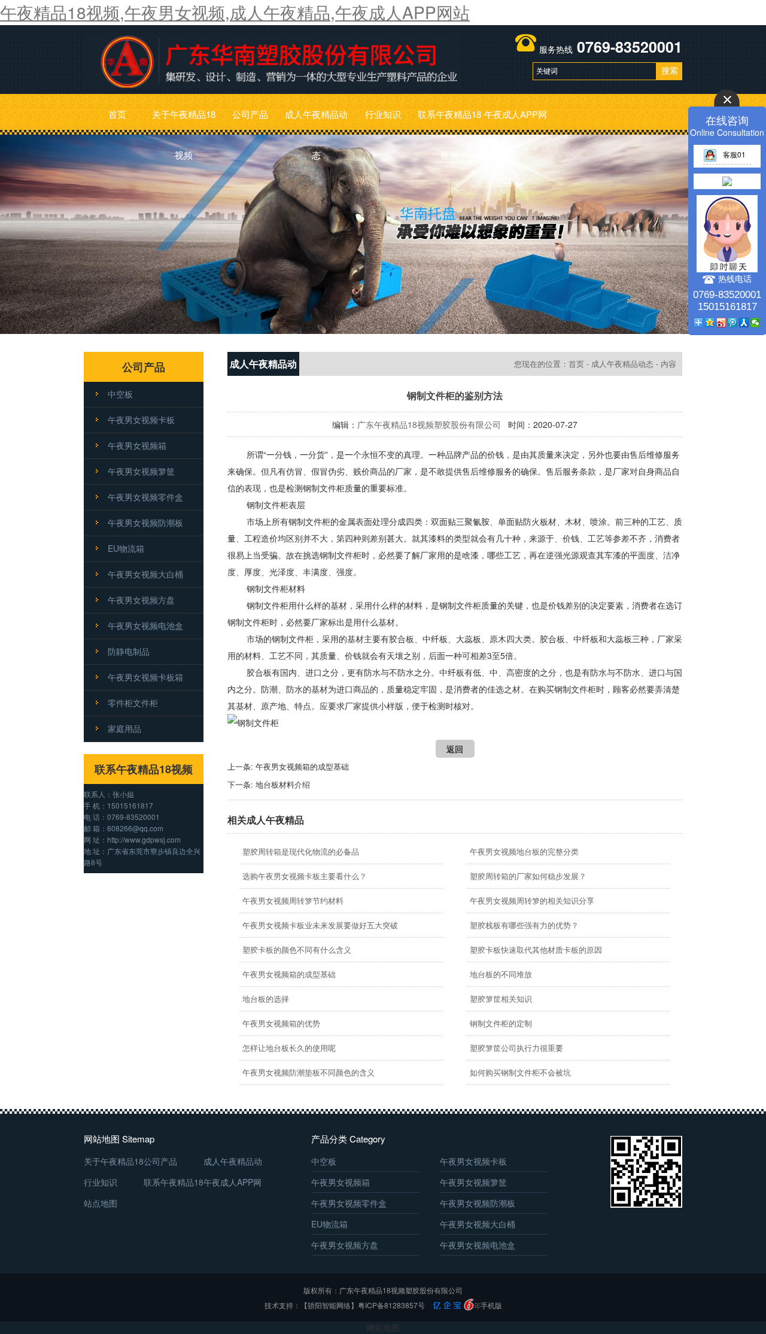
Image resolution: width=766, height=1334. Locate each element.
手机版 (491, 1305)
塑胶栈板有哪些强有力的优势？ (524, 925)
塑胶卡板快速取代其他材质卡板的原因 (536, 949)
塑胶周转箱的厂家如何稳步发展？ (528, 876)
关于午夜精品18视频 (183, 121)
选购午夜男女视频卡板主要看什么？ (304, 876)
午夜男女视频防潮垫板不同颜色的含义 (308, 1072)
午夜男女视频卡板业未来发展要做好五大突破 (320, 925)
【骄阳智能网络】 (329, 1305)
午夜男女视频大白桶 (145, 574)
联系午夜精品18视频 (449, 121)
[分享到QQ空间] (710, 322)
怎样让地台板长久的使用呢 (289, 1047)
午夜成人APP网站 (515, 121)
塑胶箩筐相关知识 (501, 998)
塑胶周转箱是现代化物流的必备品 (300, 851)
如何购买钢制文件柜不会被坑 (520, 1072)
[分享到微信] (755, 322)
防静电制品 (129, 651)
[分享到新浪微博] (721, 322)
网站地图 (383, 1327)
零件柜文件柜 (133, 703)
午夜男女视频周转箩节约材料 (293, 900)
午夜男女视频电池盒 (145, 625)
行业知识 (383, 114)
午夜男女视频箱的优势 (281, 1023)
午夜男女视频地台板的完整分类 (524, 851)
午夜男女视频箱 (137, 445)
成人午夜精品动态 (316, 121)
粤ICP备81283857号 (391, 1305)
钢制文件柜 (324, 488)
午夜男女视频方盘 (141, 600)
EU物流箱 (126, 548)
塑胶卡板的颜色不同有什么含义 (296, 949)
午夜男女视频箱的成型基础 (302, 766)
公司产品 (250, 114)
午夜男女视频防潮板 (145, 522)
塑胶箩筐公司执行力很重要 (516, 1047)
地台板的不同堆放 (501, 974)
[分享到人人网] (744, 322)
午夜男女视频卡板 (141, 420)
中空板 (120, 394)
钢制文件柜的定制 (501, 1023)
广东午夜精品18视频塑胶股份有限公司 (429, 424)
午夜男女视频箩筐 (141, 471)
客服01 (734, 154)
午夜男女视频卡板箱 (145, 677)
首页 (117, 114)
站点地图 (100, 1203)
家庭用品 (124, 728)
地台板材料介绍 (283, 784)
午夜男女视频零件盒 (145, 497)
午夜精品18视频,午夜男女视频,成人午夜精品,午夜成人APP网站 (235, 12)
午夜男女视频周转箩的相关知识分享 (532, 900)
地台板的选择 (265, 998)
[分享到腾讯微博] (733, 322)
